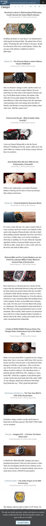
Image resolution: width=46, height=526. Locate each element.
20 (39, 6)
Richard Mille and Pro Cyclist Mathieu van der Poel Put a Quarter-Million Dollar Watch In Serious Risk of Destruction (23, 259)
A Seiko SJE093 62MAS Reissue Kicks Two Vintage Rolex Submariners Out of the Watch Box (23, 331)
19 (35, 6)
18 (30, 6)
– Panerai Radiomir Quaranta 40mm (22, 203)
